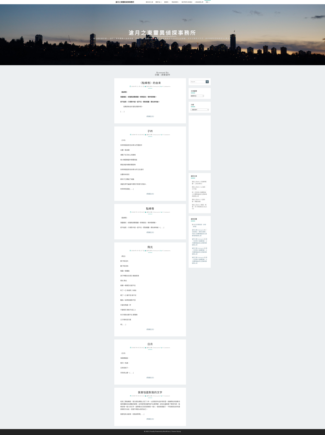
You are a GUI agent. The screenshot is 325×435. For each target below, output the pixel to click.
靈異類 (166, 2)
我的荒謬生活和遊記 (187, 2)
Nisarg (179, 431)
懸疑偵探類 (175, 2)
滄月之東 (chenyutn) (153, 86)
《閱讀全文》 (150, 116)
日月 (150, 344)
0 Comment (166, 134)
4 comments (166, 86)
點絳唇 (150, 208)
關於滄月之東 (149, 2)
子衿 (150, 131)
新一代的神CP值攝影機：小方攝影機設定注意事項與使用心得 (199, 194)
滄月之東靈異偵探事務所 (125, 2)
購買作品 (158, 2)
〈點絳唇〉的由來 (150, 82)
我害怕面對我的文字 (150, 392)
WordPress (166, 431)
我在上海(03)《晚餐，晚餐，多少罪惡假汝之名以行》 (199, 207)
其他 (207, 2)
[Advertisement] (200, 142)
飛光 (150, 247)
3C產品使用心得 (199, 2)
